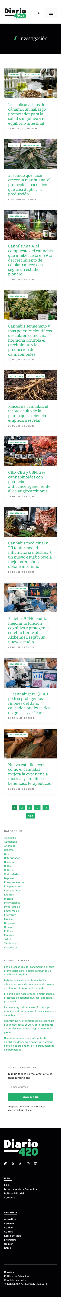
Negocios (9, 923)
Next (30, 815)
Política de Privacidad (17, 1276)
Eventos (9, 894)
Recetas (9, 935)
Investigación (31, 75)
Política (8, 931)
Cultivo (14, 145)
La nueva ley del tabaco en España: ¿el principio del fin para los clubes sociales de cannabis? (30, 1011)
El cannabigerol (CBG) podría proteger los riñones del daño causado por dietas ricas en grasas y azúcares (30, 703)
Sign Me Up (30, 1097)
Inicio (7, 1185)
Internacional (12, 902)
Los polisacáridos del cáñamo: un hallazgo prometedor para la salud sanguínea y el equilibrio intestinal (27, 114)
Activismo (10, 837)
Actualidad (16, 376)
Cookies (9, 1272)
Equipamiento (12, 886)
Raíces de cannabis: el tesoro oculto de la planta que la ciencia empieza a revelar (28, 413)
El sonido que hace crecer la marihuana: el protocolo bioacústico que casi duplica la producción (29, 184)
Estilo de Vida (12, 890)
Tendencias (11, 943)
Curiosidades (12, 874)
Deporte (9, 878)
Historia (8, 898)
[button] (39, 13)
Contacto (9, 1197)
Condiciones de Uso (16, 1280)
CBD (6, 853)
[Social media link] (5, 1164)
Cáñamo (14, 75)
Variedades (10, 947)
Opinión (8, 927)
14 (46, 807)
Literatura (10, 914)
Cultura (8, 870)
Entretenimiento (14, 882)
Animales (9, 845)
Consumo (9, 862)
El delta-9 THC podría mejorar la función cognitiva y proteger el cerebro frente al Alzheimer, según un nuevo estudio (28, 630)
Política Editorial (14, 1193)
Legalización (11, 910)
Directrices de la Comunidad (21, 1189)
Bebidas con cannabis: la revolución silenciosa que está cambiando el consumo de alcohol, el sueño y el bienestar (29, 984)
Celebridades (12, 857)
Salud (7, 939)
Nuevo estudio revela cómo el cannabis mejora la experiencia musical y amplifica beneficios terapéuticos (29, 774)
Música (8, 919)
